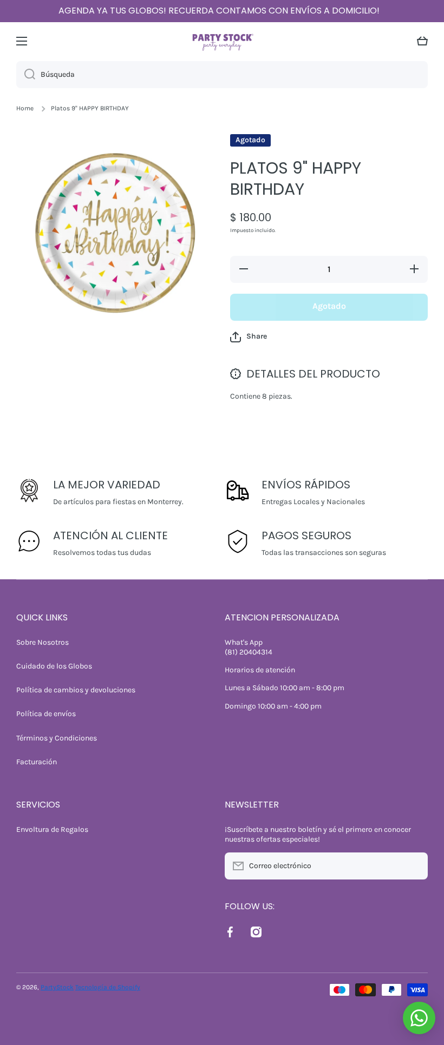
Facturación (36, 761)
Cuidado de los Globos (54, 666)
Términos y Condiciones (56, 738)
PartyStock (57, 987)
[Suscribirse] (414, 865)
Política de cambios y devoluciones (75, 690)
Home (25, 108)
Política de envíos (46, 713)
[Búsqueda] (25, 74)
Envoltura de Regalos (52, 829)
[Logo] (222, 41)
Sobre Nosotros (42, 642)
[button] (422, 41)
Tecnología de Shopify (107, 987)
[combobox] (222, 74)
